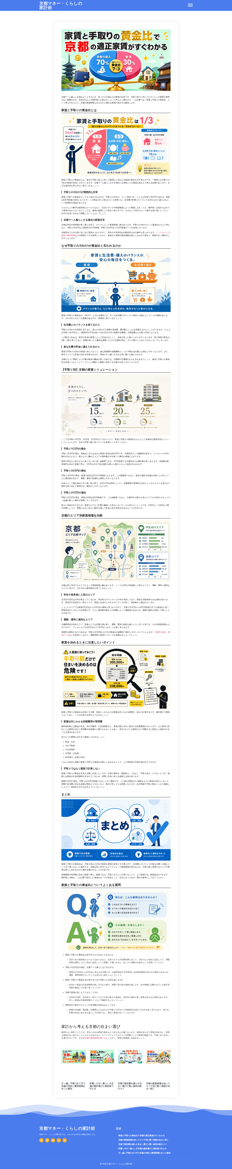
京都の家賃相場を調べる (95, 1038)
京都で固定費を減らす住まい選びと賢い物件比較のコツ (130, 1086)
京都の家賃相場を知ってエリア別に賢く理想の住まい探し (158, 1086)
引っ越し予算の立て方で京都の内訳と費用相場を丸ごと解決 (73, 1086)
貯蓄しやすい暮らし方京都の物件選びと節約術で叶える (102, 1086)
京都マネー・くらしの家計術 (60, 5)
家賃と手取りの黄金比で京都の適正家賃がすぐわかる (141, 1135)
